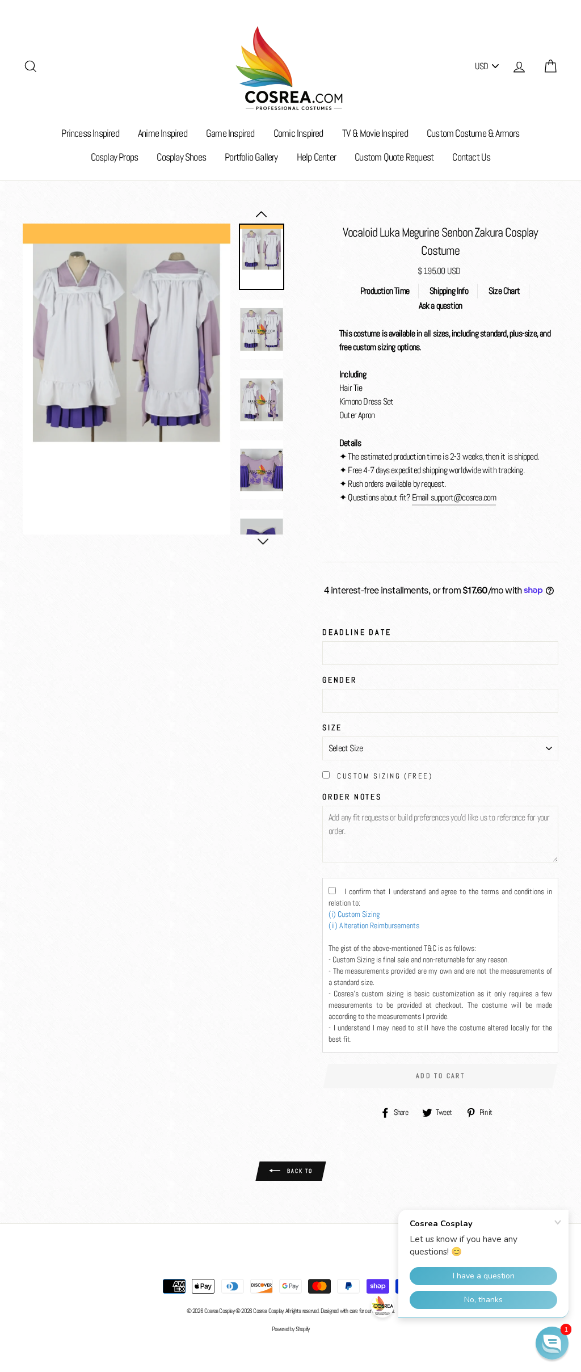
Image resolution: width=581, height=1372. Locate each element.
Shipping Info (449, 291)
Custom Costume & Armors (473, 133)
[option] (126, 379)
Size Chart (504, 291)
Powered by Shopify (291, 1329)
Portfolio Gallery (251, 156)
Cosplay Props (114, 156)
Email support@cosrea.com (454, 497)
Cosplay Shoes (181, 156)
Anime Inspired (162, 133)
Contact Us (471, 156)
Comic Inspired (298, 133)
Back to (299, 1171)
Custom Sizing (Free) (384, 776)
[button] (552, 1343)
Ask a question (440, 306)
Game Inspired (230, 133)
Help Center (316, 156)
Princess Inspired (90, 133)
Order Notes (352, 797)
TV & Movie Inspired (375, 133)
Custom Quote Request (394, 156)
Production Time (384, 291)
